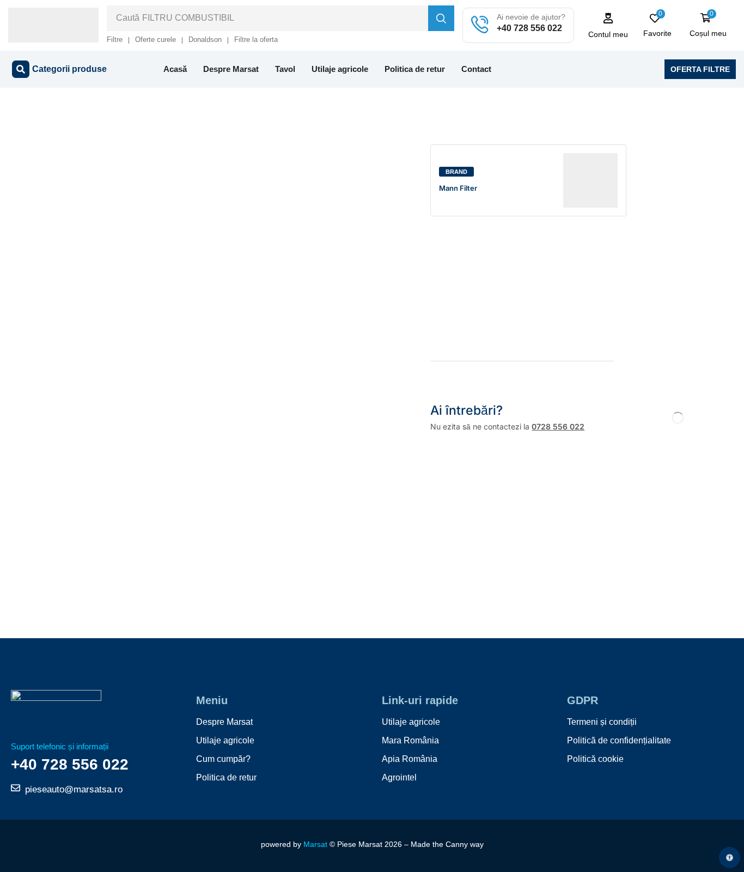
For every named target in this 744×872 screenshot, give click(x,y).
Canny (457, 844)
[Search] (441, 18)
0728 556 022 (558, 426)
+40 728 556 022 (529, 28)
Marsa (314, 844)
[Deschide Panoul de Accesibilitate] (729, 857)
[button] (608, 25)
